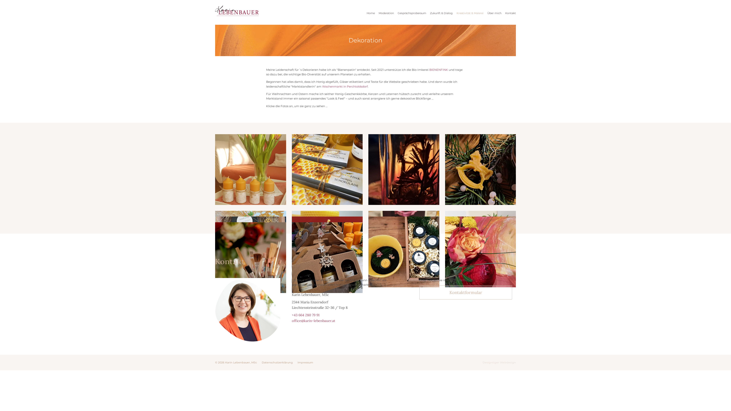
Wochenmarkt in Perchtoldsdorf (345, 86)
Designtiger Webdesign (499, 362)
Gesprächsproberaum (412, 13)
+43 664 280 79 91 (306, 315)
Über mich (494, 13)
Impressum (305, 362)
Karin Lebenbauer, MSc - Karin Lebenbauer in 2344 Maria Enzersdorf (237, 12)
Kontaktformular (465, 292)
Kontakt (510, 13)
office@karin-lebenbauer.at (313, 321)
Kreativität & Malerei (470, 13)
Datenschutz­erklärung (277, 362)
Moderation (386, 13)
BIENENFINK (438, 70)
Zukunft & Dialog (441, 13)
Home (371, 13)
